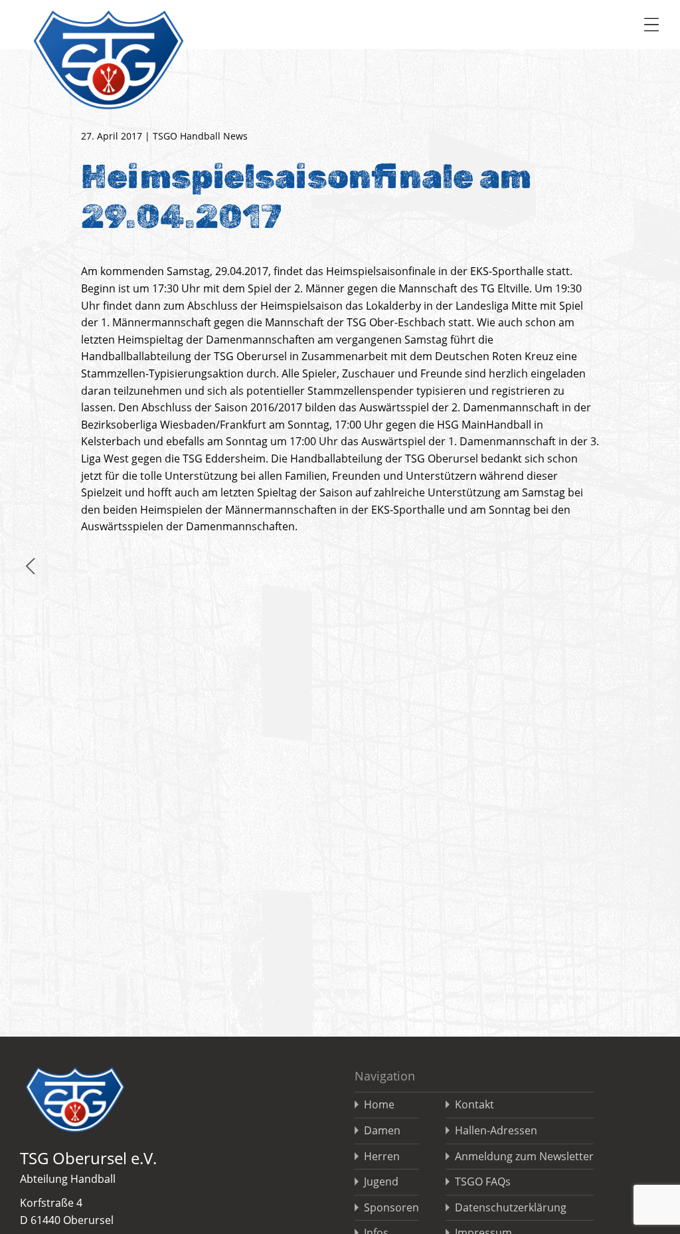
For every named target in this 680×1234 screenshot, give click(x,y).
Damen (382, 1130)
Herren (382, 1156)
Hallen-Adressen (496, 1130)
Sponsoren (391, 1207)
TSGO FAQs (483, 1181)
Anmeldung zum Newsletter (524, 1156)
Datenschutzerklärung (510, 1207)
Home (379, 1104)
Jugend (381, 1181)
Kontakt (474, 1104)
